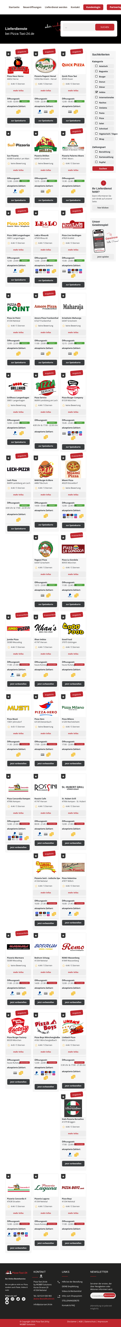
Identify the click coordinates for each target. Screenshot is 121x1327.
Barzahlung (104, 152)
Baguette (103, 71)
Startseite (14, 7)
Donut (102, 82)
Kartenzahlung (106, 157)
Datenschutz (90, 1321)
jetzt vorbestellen (18, 684)
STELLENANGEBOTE (70, 1300)
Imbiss (102, 92)
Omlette (103, 108)
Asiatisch (103, 66)
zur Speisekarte (18, 120)
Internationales (106, 97)
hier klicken (103, 207)
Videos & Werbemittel (71, 1291)
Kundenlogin (93, 7)
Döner (102, 87)
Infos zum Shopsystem (72, 1296)
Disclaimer (72, 1321)
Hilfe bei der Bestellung (72, 1281)
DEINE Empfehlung (70, 1286)
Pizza (101, 118)
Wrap (101, 139)
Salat (101, 123)
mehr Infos (18, 90)
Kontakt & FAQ (68, 1305)
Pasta (101, 113)
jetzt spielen (103, 256)
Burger (102, 76)
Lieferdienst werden (56, 7)
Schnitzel (103, 128)
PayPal (102, 162)
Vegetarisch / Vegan (108, 134)
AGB (80, 1321)
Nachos (102, 102)
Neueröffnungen (32, 7)
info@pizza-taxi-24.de (43, 1304)
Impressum (103, 1321)
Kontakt (75, 7)
